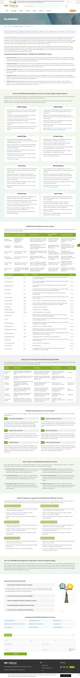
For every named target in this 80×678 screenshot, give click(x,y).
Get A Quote (72, 10)
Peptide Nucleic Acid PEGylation (36, 624)
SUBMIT (15, 654)
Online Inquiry (61, 31)
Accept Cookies (65, 675)
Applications (42, 31)
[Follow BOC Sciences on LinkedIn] (67, 667)
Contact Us (48, 10)
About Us (41, 10)
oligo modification (34, 126)
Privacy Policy (32, 676)
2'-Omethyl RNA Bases (9, 620)
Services (21, 10)
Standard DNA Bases (33, 627)
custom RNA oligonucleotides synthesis (23, 157)
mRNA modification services (57, 185)
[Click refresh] (72, 649)
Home (7, 10)
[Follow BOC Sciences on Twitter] (64, 667)
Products (28, 10)
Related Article (53, 31)
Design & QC (22, 31)
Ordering (72, 667)
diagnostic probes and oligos (29, 185)
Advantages (35, 31)
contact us (58, 568)
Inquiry (71, 278)
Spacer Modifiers (8, 627)
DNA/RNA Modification (18, 26)
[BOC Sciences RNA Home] (11, 6)
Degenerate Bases (57, 620)
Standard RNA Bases (57, 627)
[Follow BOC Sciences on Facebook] (61, 667)
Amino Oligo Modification (34, 620)
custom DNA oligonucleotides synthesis (61, 128)
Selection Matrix (14, 31)
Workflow (29, 31)
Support (34, 10)
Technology (13, 10)
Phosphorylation (56, 624)
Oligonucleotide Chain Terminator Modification (15, 624)
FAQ (47, 31)
